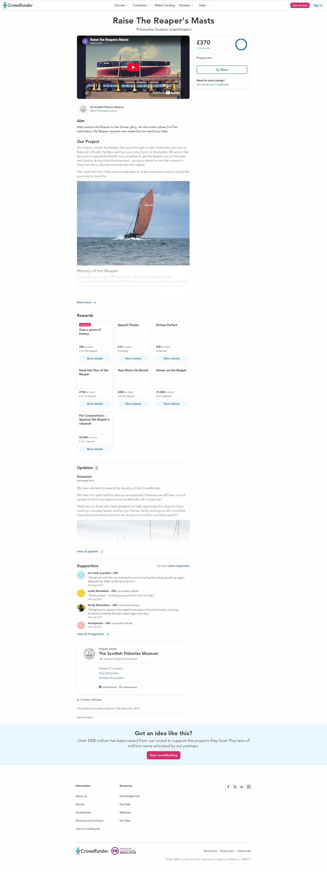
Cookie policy (244, 850)
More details (95, 358)
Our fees (125, 820)
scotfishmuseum (109, 687)
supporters (204, 57)
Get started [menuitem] (300, 5)
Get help (125, 804)
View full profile (108, 673)
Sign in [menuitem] (317, 5)
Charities (85, 699)
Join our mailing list (88, 828)
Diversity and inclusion (89, 820)
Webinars (125, 812)
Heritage (96, 699)
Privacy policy (227, 850)
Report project (85, 717)
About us (81, 796)
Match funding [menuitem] (165, 5)
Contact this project (111, 677)
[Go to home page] (18, 5)
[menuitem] (142, 5)
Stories (80, 804)
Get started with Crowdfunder (213, 84)
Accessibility (83, 812)
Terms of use (210, 850)
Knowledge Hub (130, 796)
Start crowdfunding (163, 755)
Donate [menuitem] (120, 5)
